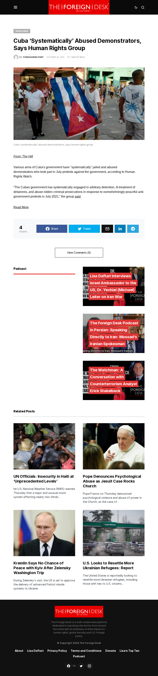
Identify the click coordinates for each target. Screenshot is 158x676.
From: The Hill (23, 156)
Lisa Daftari (35, 650)
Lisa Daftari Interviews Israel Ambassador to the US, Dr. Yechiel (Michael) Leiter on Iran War (113, 286)
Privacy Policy (57, 650)
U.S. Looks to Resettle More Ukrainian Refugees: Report (108, 565)
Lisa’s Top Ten (129, 650)
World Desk (21, 31)
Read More (21, 207)
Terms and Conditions (86, 650)
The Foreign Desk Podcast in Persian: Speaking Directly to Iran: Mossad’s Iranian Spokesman (114, 333)
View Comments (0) (79, 252)
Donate (110, 650)
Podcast (79, 656)
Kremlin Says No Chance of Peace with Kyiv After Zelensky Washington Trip (42, 568)
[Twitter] (81, 666)
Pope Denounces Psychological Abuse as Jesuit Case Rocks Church (112, 481)
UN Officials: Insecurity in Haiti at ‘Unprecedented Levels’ (43, 478)
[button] (15, 7)
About (19, 650)
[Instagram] (89, 666)
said (78, 196)
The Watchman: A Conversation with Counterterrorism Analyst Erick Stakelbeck (113, 380)
